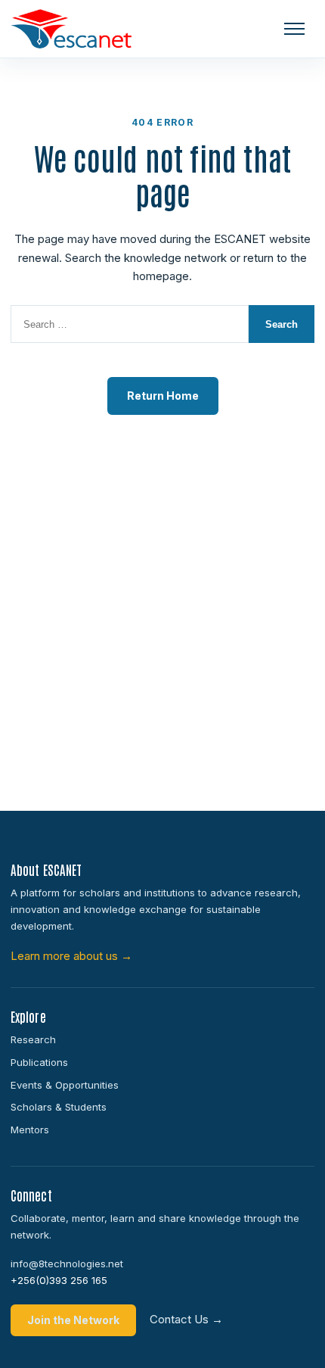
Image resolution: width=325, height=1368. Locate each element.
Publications (39, 1062)
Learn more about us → (71, 956)
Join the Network (73, 1319)
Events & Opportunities (65, 1085)
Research (33, 1039)
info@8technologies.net (67, 1263)
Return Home (163, 395)
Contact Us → (186, 1319)
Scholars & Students (59, 1107)
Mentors (30, 1129)
